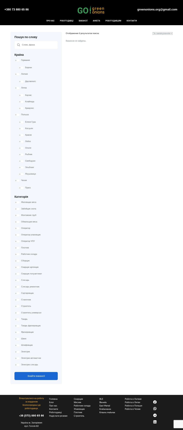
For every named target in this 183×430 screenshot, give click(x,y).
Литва (24, 88)
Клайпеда (29, 102)
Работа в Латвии (133, 399)
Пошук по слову (25, 36)
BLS (101, 399)
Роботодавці (55, 413)
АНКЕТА (96, 21)
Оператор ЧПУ (28, 241)
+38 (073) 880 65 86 (31, 415)
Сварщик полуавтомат (31, 274)
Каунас (28, 95)
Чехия (24, 181)
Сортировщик (27, 293)
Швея (23, 339)
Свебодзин (30, 161)
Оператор (25, 228)
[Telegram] (155, 415)
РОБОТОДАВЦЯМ (113, 21)
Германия (25, 60)
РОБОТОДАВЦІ (66, 21)
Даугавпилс (30, 82)
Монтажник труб (28, 215)
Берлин (28, 68)
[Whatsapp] (155, 408)
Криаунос (29, 108)
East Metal (104, 406)
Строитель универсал (31, 313)
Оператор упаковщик (31, 235)
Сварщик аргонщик (30, 267)
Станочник (26, 300)
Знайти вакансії (36, 376)
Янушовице (30, 174)
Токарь (24, 319)
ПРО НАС (50, 21)
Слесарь (25, 280)
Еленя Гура (30, 122)
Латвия (24, 74)
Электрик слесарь (29, 365)
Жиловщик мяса (28, 202)
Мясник (77, 402)
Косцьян (29, 129)
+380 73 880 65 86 (16, 9)
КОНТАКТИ (132, 21)
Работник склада (29, 254)
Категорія (21, 196)
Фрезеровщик (27, 332)
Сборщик (25, 261)
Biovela (103, 402)
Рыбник (28, 155)
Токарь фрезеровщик (31, 326)
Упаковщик (79, 409)
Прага (28, 188)
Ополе (28, 148)
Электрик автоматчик (31, 358)
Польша (25, 115)
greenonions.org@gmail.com (157, 9)
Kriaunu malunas (107, 413)
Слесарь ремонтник (30, 287)
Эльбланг (29, 168)
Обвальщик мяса (29, 222)
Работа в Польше (133, 406)
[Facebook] (155, 402)
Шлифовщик (27, 345)
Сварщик (78, 399)
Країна (19, 54)
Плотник (25, 248)
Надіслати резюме (58, 416)
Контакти (53, 409)
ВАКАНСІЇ (83, 21)
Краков (28, 135)
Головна (53, 399)
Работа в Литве (132, 402)
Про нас (53, 406)
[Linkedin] (155, 422)
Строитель (26, 306)
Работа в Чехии (132, 409)
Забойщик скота (28, 209)
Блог (51, 402)
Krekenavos (105, 409)
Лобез (28, 142)
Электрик (25, 352)
